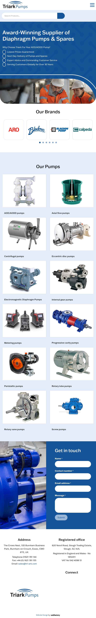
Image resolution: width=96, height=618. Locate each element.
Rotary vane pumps (14, 429)
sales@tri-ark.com (27, 563)
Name (58, 458)
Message (60, 495)
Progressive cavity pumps (65, 343)
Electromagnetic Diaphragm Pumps (23, 299)
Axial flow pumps (61, 213)
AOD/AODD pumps (14, 213)
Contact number (64, 470)
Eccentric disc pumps (63, 256)
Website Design (42, 615)
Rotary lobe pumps (62, 386)
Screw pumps (59, 429)
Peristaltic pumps (13, 386)
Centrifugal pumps (14, 256)
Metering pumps (13, 343)
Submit (61, 517)
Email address (63, 483)
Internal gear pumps (62, 300)
